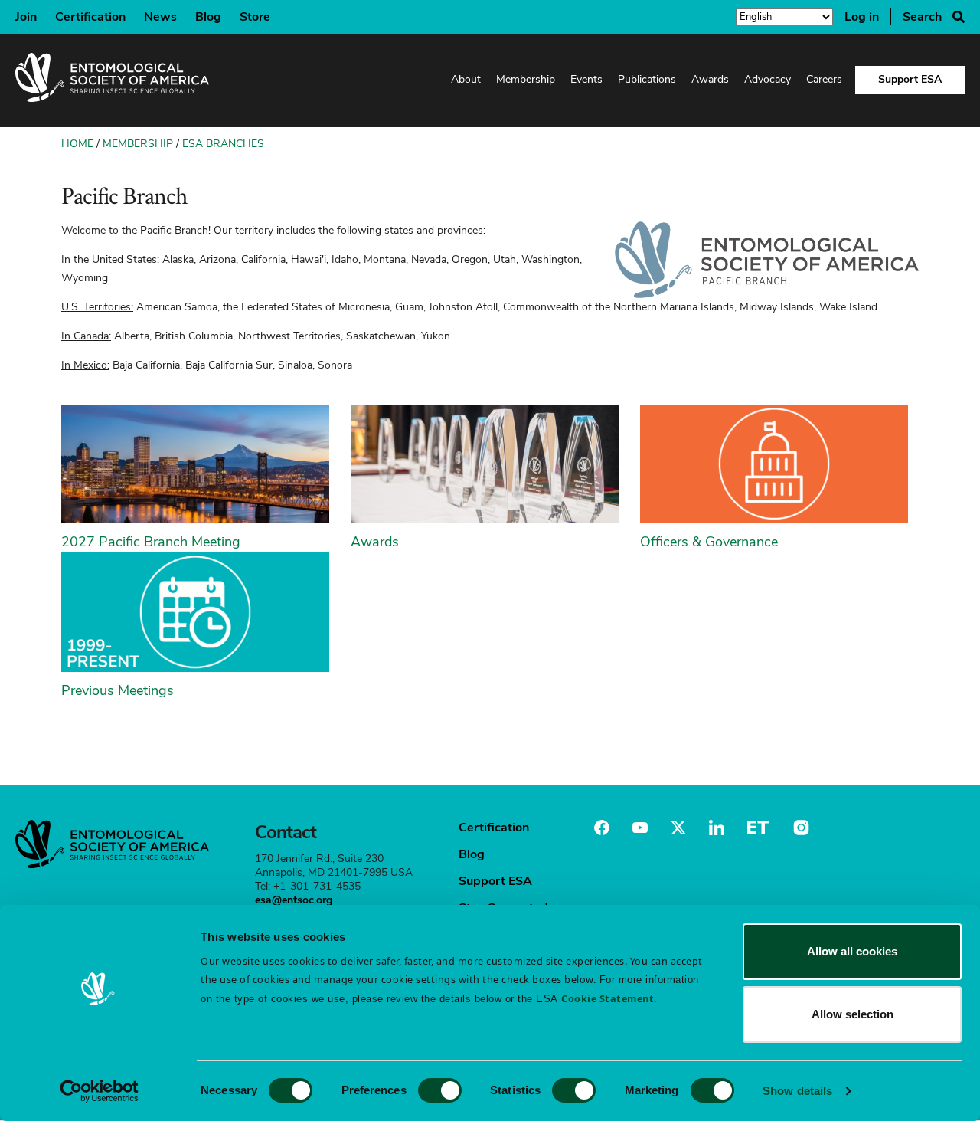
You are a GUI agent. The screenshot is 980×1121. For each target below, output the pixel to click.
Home (77, 143)
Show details (797, 1090)
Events (586, 79)
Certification (90, 16)
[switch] (440, 1090)
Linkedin (716, 827)
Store (255, 16)
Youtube (640, 827)
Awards (710, 79)
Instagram (799, 827)
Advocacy (767, 79)
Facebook (601, 827)
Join (26, 16)
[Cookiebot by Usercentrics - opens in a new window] (99, 1091)
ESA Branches (223, 143)
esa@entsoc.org (293, 900)
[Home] (112, 80)
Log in (861, 16)
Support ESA (910, 79)
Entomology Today (758, 827)
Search (922, 16)
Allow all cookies (852, 951)
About (466, 79)
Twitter (678, 827)
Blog (208, 16)
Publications (647, 79)
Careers (824, 79)
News (160, 16)
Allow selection (852, 1014)
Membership (525, 79)
